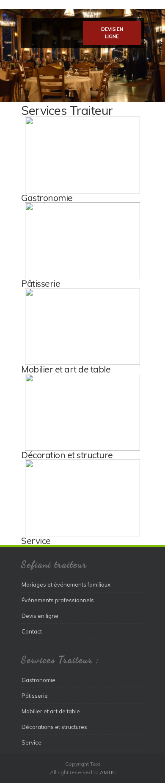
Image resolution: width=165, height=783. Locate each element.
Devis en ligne (112, 32)
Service (36, 540)
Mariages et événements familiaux (66, 584)
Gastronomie (47, 197)
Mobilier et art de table (65, 369)
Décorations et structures (54, 726)
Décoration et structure (67, 454)
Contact (32, 631)
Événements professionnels (58, 600)
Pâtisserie (40, 283)
